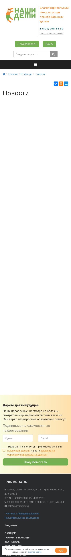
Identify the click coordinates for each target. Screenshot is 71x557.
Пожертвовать (27, 44)
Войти (49, 44)
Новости (40, 74)
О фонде (26, 74)
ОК (61, 550)
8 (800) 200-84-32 (51, 28)
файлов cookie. (35, 551)
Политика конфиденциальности (22, 513)
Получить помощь (17, 537)
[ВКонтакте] (56, 83)
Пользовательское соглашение (22, 517)
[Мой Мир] (66, 83)
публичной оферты (18, 450)
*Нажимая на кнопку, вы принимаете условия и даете (34, 450)
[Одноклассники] (61, 83)
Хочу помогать (35, 462)
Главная (13, 74)
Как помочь (12, 542)
